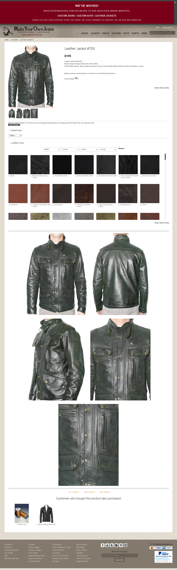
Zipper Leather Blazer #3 (46, 524)
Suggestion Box (82, 561)
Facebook (103, 545)
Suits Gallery (33, 553)
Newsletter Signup (120, 551)
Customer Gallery (35, 550)
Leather (116, 33)
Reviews (31, 545)
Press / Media (81, 550)
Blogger (116, 545)
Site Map (79, 553)
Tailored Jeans (81, 556)
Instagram (125, 545)
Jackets (95, 33)
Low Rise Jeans (34, 561)
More (144, 33)
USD (157, 28)
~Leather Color (17, 143)
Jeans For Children (83, 558)
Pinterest (121, 545)
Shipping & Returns (11, 550)
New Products (81, 545)
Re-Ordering (56, 545)
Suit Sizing (56, 553)
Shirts (135, 33)
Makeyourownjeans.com (164, 544)
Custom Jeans (66, 16)
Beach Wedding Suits (36, 556)
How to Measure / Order (61, 547)
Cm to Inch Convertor (60, 556)
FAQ (6, 556)
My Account (167, 28)
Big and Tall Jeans (35, 558)
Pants (105, 33)
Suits (126, 33)
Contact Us (8, 545)
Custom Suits (85, 16)
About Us (7, 547)
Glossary (55, 561)
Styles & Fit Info (58, 550)
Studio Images (33, 547)
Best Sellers (80, 547)
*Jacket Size (16, 130)
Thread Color (22, 524)
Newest (121, 148)
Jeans (84, 33)
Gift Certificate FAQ (11, 558)
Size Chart (14, 124)
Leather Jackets (105, 16)
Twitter (112, 545)
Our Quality (8, 553)
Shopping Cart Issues (60, 558)
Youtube (107, 545)
